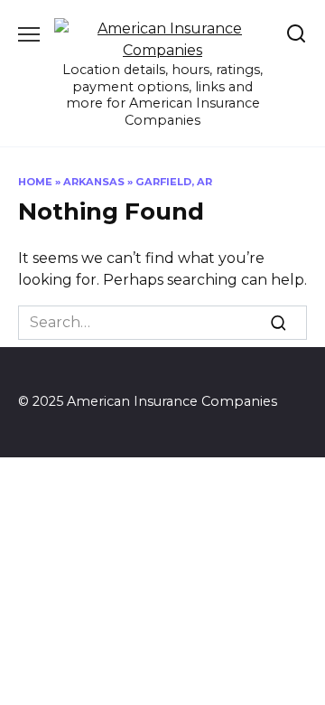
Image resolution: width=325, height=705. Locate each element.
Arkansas (94, 181)
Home (35, 181)
